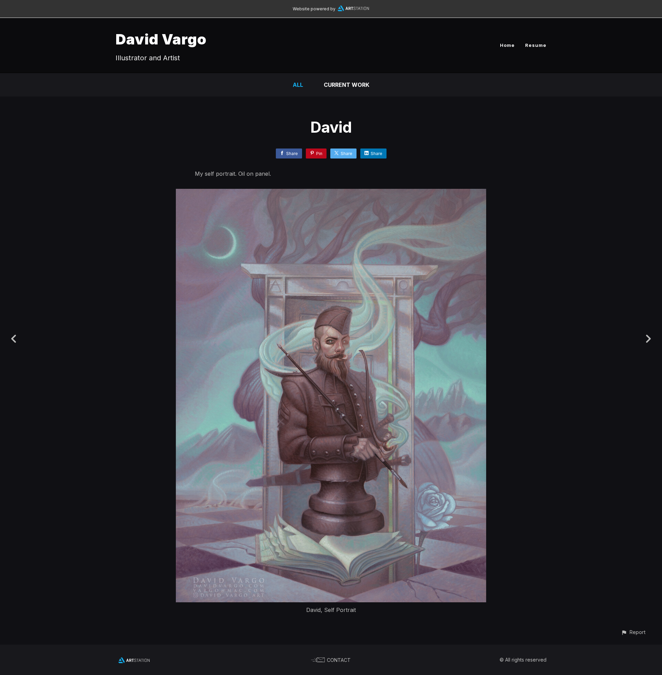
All (298, 84)
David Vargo (161, 39)
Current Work (346, 84)
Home (507, 45)
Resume (535, 45)
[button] (633, 632)
